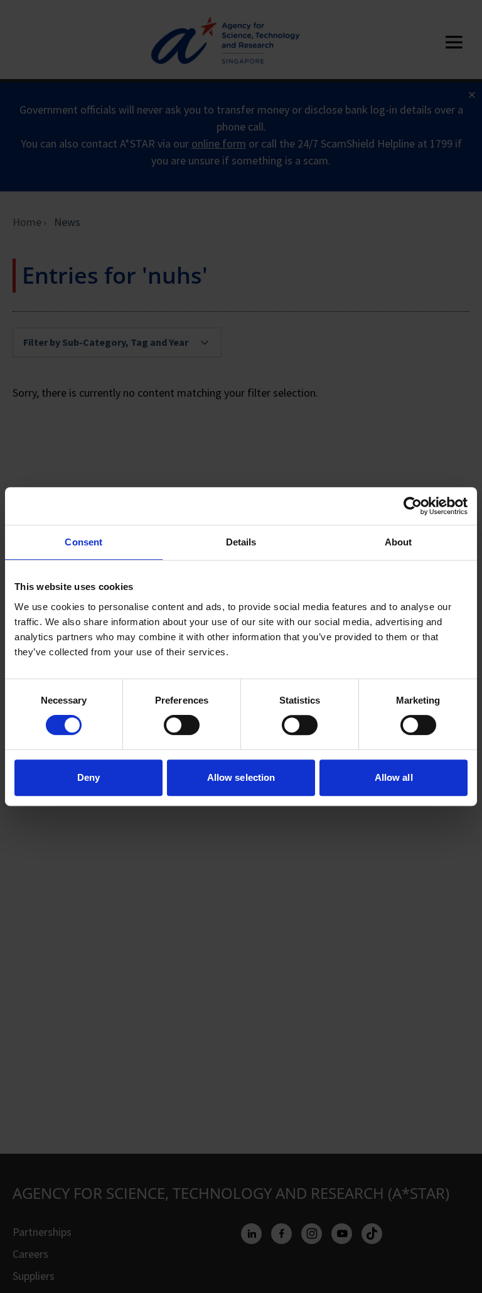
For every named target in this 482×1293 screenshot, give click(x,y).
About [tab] (398, 542)
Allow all (394, 777)
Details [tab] (241, 542)
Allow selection (241, 777)
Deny (88, 777)
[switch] (182, 725)
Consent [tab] (83, 542)
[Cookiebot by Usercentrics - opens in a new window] (413, 505)
